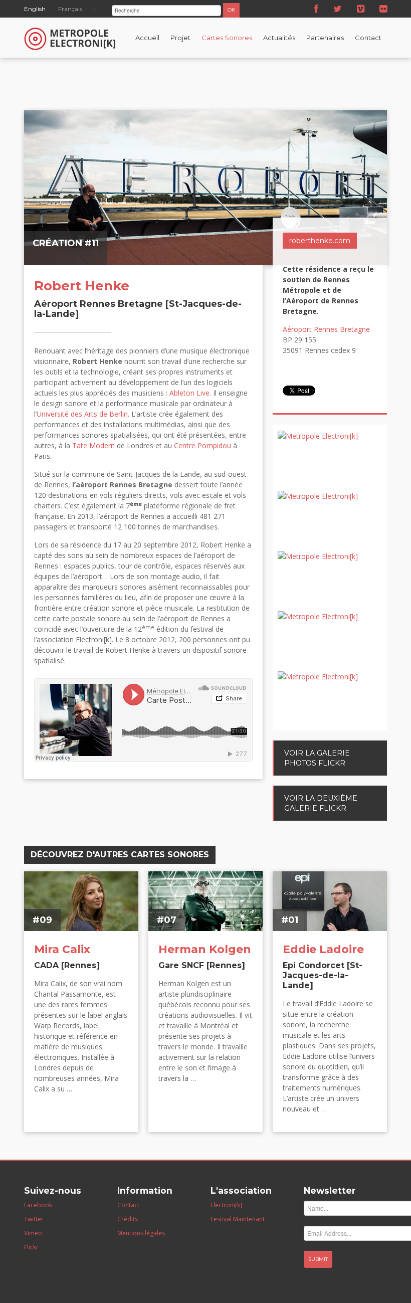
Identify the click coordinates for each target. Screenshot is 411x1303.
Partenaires (325, 38)
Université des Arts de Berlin (82, 414)
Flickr (31, 1247)
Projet (180, 38)
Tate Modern (93, 445)
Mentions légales (141, 1233)
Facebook (38, 1205)
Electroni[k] (226, 1205)
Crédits (127, 1219)
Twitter (34, 1219)
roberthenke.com (319, 240)
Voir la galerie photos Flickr (317, 758)
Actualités (279, 38)
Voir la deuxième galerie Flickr (320, 803)
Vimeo (33, 1233)
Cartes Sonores (226, 38)
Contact (368, 38)
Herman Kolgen (204, 949)
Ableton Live (189, 393)
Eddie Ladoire (323, 949)
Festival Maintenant (238, 1219)
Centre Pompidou (202, 445)
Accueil (147, 38)
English (35, 9)
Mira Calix (62, 949)
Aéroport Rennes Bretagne (326, 329)
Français (70, 9)
